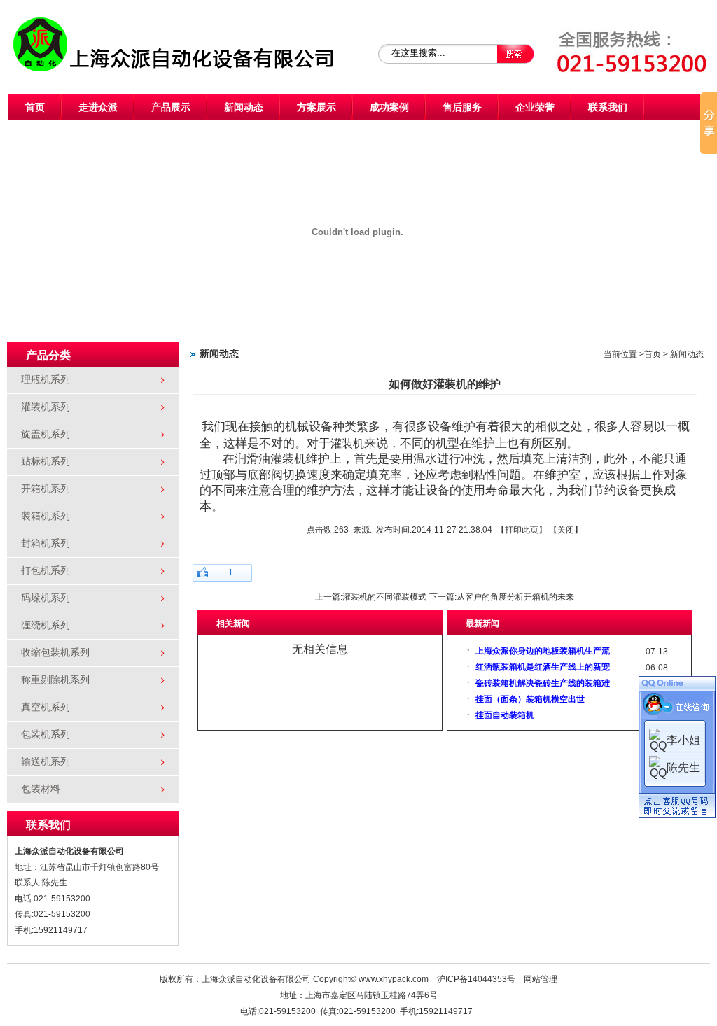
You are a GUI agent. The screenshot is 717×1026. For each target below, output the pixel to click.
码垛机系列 (45, 598)
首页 (35, 107)
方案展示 (316, 107)
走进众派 (98, 107)
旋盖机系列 (45, 434)
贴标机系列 (45, 461)
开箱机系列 (45, 489)
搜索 (516, 53)
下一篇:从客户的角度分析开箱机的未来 (501, 597)
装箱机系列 (45, 516)
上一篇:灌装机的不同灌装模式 (370, 597)
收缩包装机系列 (55, 652)
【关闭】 (566, 530)
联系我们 (607, 107)
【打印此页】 (521, 530)
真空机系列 (45, 707)
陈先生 (683, 767)
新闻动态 (243, 107)
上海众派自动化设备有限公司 (190, 30)
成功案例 (389, 107)
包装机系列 (45, 734)
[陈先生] (658, 767)
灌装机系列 (45, 407)
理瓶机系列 (45, 379)
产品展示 (170, 107)
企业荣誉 (535, 107)
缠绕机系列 (45, 625)
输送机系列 (45, 762)
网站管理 (540, 979)
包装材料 (40, 789)
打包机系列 (45, 570)
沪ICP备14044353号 (476, 979)
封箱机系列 (45, 543)
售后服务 (462, 107)
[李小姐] (658, 739)
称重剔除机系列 (55, 680)
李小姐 (683, 740)
